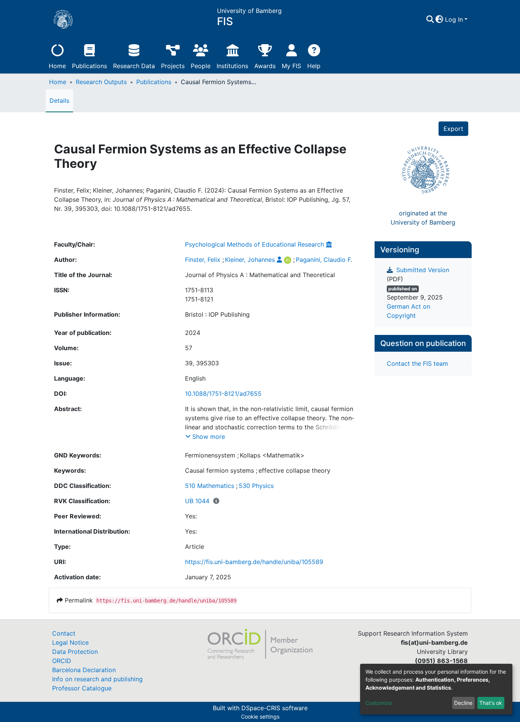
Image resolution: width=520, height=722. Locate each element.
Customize (378, 703)
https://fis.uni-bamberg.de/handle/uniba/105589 (254, 562)
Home (57, 66)
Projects (173, 66)
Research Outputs (101, 82)
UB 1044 (197, 501)
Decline (463, 703)
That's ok (490, 703)
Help (314, 66)
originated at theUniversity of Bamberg (423, 217)
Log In (454, 19)
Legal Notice (70, 642)
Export (453, 128)
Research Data (134, 66)
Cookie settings (260, 716)
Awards (265, 66)
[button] (439, 19)
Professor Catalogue (82, 688)
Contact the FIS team (417, 363)
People (201, 66)
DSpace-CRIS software (274, 708)
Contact (63, 633)
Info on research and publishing (97, 679)
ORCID (61, 661)
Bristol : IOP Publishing (217, 314)
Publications (89, 66)
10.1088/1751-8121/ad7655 (223, 393)
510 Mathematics (209, 485)
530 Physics (256, 485)
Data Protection (75, 651)
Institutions (232, 66)
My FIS (291, 66)
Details (59, 100)
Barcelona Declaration (84, 670)
